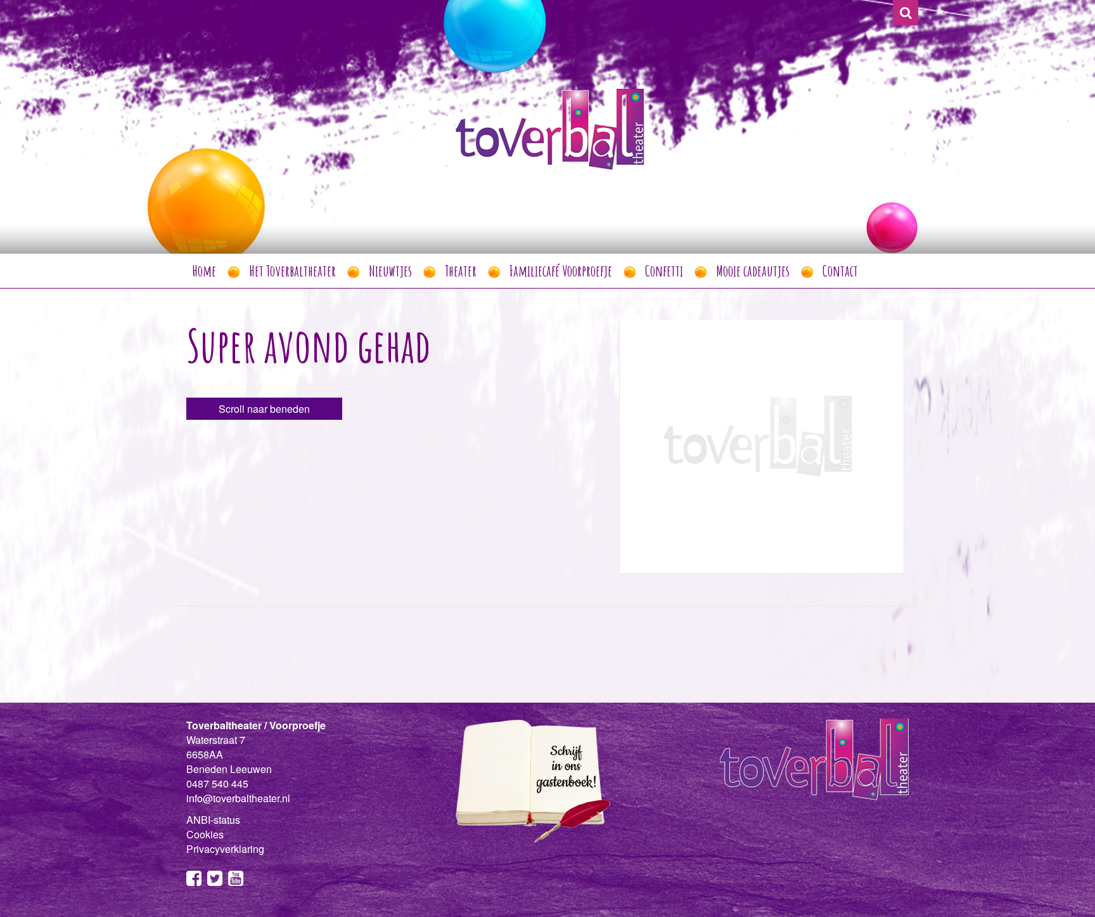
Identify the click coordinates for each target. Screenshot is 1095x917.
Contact (840, 270)
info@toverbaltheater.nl (238, 798)
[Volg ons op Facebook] (194, 880)
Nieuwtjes (390, 270)
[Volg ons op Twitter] (214, 880)
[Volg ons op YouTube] (235, 880)
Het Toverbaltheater (292, 270)
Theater (461, 270)
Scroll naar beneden (264, 408)
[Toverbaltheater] (550, 129)
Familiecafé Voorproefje (560, 270)
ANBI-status (213, 819)
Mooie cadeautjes (753, 270)
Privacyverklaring (225, 849)
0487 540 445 (217, 783)
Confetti (664, 270)
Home (204, 270)
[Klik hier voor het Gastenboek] (528, 780)
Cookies (205, 834)
